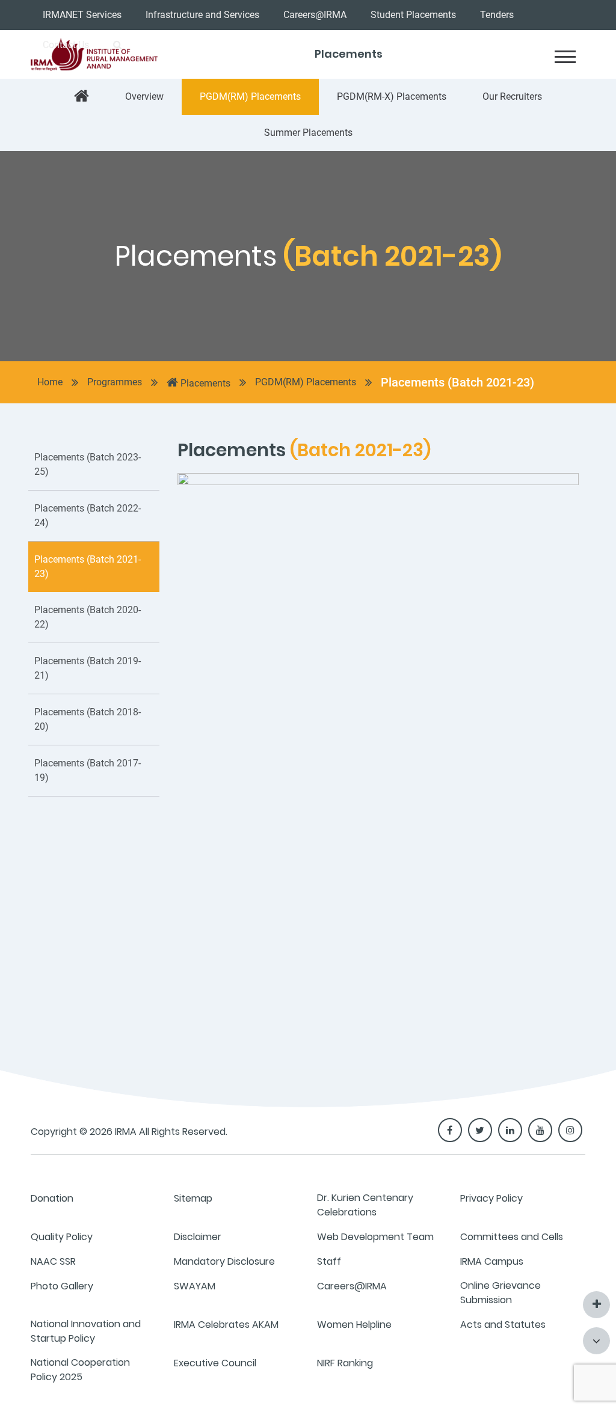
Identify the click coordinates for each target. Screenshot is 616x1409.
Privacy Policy (491, 1198)
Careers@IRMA (314, 14)
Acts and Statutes (503, 1324)
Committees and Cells (511, 1237)
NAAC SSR (53, 1261)
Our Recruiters (512, 96)
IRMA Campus (491, 1261)
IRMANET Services (82, 14)
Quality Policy (62, 1237)
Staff (329, 1261)
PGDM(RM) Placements (250, 96)
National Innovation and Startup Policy (86, 1331)
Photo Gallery (62, 1286)
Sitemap (193, 1198)
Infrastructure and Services (202, 14)
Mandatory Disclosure (224, 1261)
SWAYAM (194, 1286)
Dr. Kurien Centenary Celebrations (365, 1205)
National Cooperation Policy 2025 (80, 1370)
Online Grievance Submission (500, 1293)
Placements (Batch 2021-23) (457, 382)
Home (50, 382)
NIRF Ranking (345, 1363)
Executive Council (215, 1363)
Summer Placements (308, 132)
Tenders (497, 14)
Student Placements (413, 14)
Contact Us (66, 44)
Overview (144, 96)
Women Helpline (354, 1324)
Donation (52, 1198)
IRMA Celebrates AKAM (226, 1324)
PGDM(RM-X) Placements (391, 96)
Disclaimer (197, 1237)
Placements (204, 383)
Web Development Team (375, 1237)
